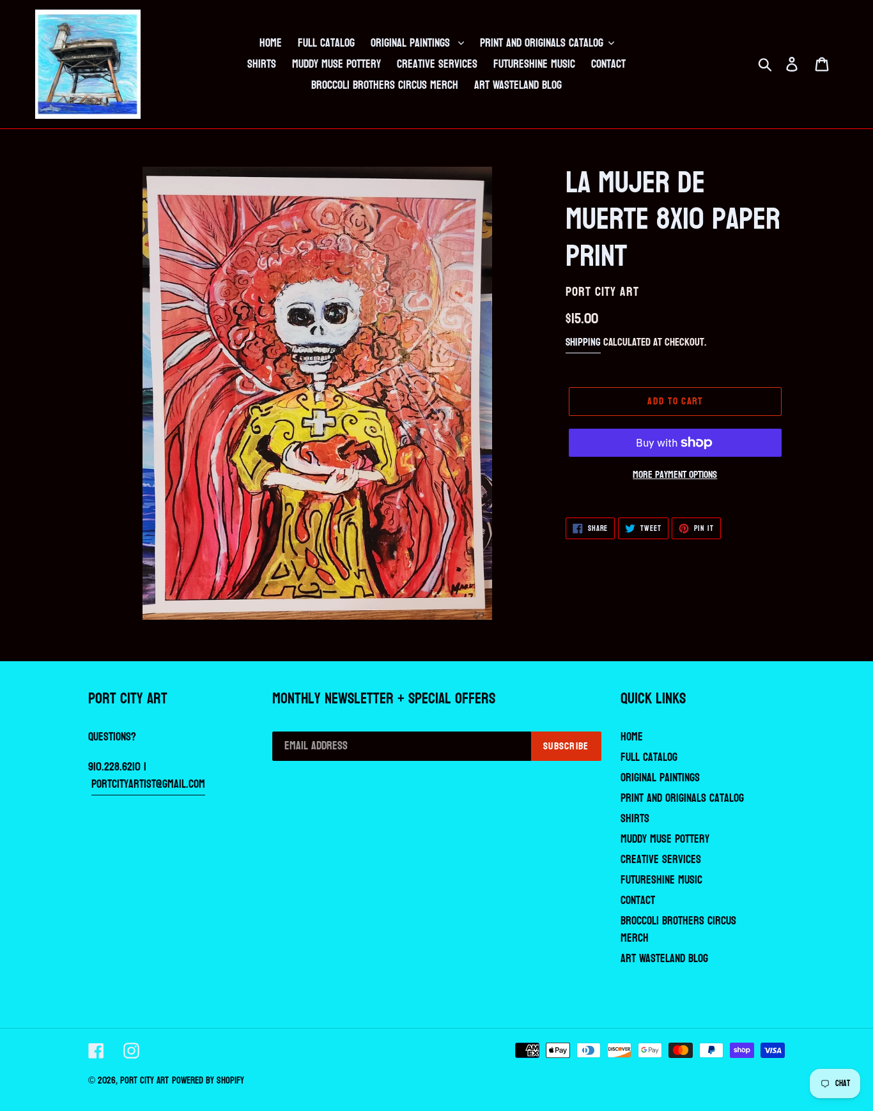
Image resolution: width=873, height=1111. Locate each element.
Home (632, 736)
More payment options (675, 474)
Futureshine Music (661, 880)
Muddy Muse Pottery (665, 839)
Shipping (583, 342)
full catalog (649, 757)
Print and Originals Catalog (682, 798)
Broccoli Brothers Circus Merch (678, 929)
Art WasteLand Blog (664, 958)
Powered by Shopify (208, 1080)
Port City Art (144, 1080)
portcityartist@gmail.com (148, 784)
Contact (638, 900)
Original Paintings (660, 777)
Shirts (635, 818)
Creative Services (661, 859)
